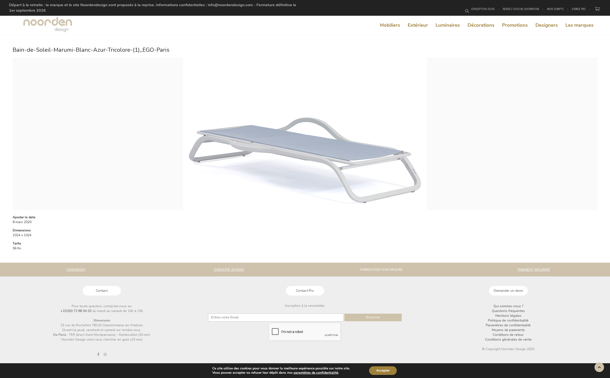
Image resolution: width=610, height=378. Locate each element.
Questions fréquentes (508, 311)
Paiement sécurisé (534, 269)
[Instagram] (105, 354)
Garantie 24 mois (229, 269)
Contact (102, 290)
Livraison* (76, 269)
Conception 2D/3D (483, 9)
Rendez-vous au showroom (521, 9)
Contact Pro (305, 290)
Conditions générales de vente (508, 339)
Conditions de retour (508, 334)
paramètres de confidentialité (316, 373)
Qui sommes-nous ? (508, 306)
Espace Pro (579, 9)
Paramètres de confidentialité (508, 325)
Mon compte (555, 9)
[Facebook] (98, 354)
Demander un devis (508, 290)
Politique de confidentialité (508, 320)
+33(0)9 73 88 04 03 (76, 311)
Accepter (383, 370)
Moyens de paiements (508, 330)
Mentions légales (508, 315)
